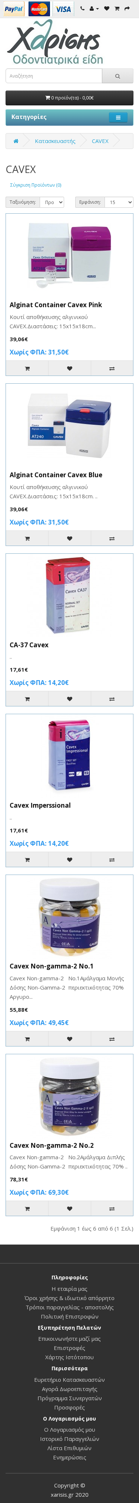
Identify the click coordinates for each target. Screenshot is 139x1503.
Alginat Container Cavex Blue (56, 475)
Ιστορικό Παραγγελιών (69, 1438)
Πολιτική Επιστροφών (70, 1316)
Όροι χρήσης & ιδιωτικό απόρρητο (69, 1298)
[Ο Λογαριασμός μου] (94, 8)
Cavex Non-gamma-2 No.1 (52, 966)
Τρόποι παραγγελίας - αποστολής (70, 1307)
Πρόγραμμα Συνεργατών (69, 1398)
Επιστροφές (69, 1347)
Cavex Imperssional (40, 805)
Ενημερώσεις (69, 1457)
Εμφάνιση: (90, 202)
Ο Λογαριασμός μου (69, 1429)
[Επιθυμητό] (69, 368)
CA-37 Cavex (29, 645)
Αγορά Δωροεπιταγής (69, 1388)
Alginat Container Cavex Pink (56, 305)
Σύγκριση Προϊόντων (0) (35, 185)
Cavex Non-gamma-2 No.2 (52, 1145)
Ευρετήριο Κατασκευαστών (69, 1379)
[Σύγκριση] (112, 368)
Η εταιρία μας (69, 1288)
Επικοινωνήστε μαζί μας (69, 1338)
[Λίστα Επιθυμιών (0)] (106, 8)
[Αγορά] (127, 8)
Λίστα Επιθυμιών (69, 1448)
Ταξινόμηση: (23, 202)
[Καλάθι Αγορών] (117, 8)
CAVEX (100, 141)
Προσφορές (69, 1407)
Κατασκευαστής (55, 141)
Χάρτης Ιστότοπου (69, 1357)
